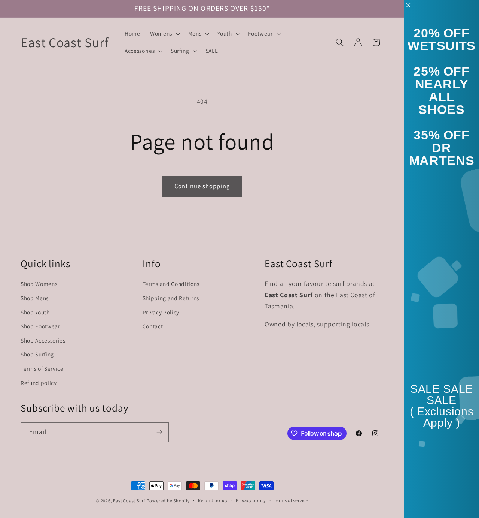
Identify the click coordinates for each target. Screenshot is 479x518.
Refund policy (39, 382)
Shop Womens (39, 283)
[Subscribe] (159, 432)
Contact (153, 326)
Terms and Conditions (171, 283)
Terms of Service (42, 368)
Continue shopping (202, 186)
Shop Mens (35, 297)
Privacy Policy (161, 312)
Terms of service (291, 500)
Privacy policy (251, 500)
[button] (164, 33)
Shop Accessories (43, 340)
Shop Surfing (37, 354)
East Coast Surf (129, 500)
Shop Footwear (40, 326)
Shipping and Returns (171, 297)
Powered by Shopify (168, 500)
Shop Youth (35, 312)
